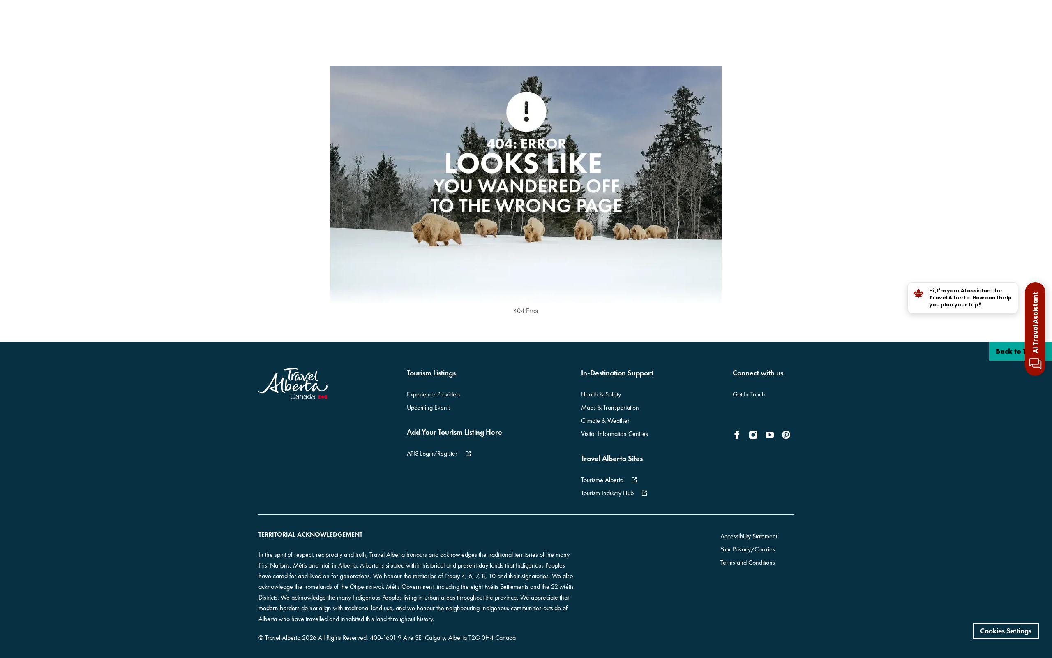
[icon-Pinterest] (786, 434)
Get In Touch (749, 394)
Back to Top (1016, 351)
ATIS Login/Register (432, 453)
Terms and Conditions (747, 562)
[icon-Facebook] (738, 434)
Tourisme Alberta (602, 479)
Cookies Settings (1005, 630)
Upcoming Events (429, 407)
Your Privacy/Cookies (747, 549)
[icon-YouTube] (769, 434)
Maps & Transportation (610, 407)
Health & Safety (601, 394)
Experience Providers (434, 394)
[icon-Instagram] (753, 434)
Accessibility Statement (748, 536)
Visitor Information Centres (614, 433)
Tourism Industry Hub (607, 493)
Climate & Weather (605, 420)
